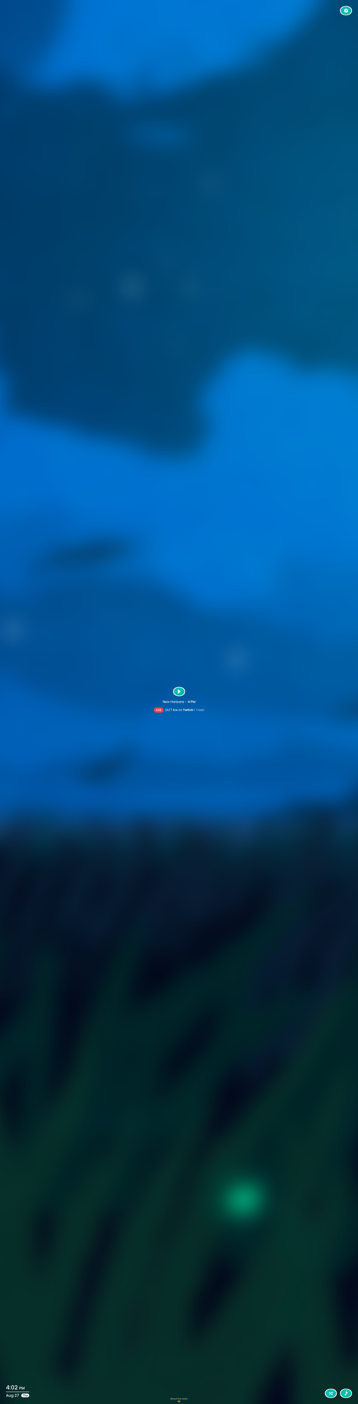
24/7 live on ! (180, 710)
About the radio (179, 1398)
